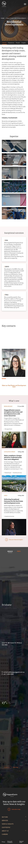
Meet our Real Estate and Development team (14, 386)
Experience (11, 43)
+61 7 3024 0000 (8, 674)
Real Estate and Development (16, 18)
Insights (24, 43)
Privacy (3, 841)
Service (4, 43)
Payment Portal (21, 842)
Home (2, 18)
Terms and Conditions (9, 842)
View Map (15, 767)
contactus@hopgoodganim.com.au (13, 672)
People (18, 43)
